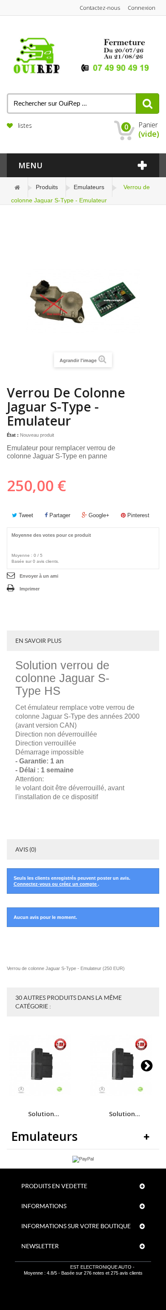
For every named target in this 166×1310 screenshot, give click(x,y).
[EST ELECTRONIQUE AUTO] (83, 55)
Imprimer (30, 588)
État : (13, 435)
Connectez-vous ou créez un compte (56, 884)
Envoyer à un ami (39, 576)
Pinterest (137, 515)
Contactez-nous (100, 8)
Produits (47, 187)
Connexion (141, 8)
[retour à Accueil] (17, 187)
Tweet (25, 515)
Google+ (98, 515)
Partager (59, 515)
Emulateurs (89, 187)
